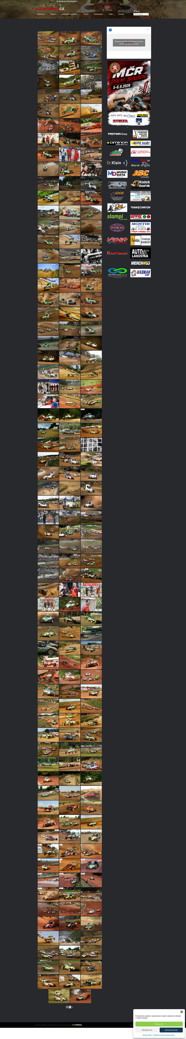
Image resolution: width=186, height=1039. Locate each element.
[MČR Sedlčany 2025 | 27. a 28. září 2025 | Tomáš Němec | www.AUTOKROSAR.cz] (69, 53)
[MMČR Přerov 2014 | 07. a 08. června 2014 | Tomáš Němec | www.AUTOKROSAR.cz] (69, 633)
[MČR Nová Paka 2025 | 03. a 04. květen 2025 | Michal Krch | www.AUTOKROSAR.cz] (69, 125)
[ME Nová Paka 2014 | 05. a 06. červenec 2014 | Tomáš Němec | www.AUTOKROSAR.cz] (48, 778)
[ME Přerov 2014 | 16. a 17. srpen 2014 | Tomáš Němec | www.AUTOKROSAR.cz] (91, 720)
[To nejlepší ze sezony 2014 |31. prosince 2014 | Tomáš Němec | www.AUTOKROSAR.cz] (48, 822)
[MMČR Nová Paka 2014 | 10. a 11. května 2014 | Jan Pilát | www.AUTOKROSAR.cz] (69, 677)
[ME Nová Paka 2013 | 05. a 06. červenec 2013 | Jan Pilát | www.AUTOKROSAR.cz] (91, 387)
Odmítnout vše (147, 1030)
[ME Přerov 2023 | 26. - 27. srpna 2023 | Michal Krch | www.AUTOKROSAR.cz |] (48, 517)
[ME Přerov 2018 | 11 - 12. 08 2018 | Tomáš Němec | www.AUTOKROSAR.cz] (48, 982)
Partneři (121, 14)
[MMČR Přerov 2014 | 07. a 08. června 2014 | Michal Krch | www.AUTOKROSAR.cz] (91, 648)
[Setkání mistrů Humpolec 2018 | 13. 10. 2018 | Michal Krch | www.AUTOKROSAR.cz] (69, 619)
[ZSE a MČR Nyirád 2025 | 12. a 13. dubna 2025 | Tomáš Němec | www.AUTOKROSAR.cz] (48, 154)
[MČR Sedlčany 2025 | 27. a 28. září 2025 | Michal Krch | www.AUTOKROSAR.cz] (91, 53)
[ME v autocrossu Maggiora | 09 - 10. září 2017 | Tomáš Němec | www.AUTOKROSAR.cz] (48, 894)
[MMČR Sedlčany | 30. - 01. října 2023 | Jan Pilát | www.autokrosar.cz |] (69, 459)
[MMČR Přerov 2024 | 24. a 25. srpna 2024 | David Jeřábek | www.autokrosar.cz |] (69, 212)
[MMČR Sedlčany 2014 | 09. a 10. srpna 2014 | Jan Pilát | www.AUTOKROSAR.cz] (48, 691)
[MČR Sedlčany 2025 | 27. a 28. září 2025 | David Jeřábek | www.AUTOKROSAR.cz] (69, 67)
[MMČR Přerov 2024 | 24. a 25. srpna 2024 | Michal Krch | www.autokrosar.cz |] (48, 212)
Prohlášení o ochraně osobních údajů (163, 1035)
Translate (146, 17)
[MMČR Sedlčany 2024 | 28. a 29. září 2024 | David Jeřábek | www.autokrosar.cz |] (48, 198)
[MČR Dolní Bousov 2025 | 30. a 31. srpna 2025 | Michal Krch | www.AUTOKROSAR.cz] (69, 96)
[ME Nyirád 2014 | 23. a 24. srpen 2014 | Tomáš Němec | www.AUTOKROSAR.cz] (69, 691)
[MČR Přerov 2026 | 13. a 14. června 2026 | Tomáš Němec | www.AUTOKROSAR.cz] (48, 38)
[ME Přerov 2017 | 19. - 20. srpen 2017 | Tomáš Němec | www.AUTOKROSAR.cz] (91, 836)
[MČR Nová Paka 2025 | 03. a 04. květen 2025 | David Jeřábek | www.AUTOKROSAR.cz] (91, 125)
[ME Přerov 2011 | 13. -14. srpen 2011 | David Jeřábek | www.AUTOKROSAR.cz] (91, 604)
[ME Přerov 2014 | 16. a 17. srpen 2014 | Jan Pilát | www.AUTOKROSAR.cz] (48, 720)
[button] (182, 1012)
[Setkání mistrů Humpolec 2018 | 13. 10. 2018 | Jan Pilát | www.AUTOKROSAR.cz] (91, 619)
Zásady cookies (147, 1035)
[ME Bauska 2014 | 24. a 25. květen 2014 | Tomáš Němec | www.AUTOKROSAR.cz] (69, 793)
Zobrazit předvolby (171, 1030)
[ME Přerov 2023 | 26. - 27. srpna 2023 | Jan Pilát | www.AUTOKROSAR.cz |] (48, 503)
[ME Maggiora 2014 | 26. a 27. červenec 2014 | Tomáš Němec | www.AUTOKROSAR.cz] (69, 749)
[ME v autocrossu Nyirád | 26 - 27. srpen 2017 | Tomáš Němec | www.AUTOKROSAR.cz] (69, 851)
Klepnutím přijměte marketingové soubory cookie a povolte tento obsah (129, 43)
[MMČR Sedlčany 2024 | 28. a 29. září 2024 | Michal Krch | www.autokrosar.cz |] (48, 183)
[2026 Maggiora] (129, 125)
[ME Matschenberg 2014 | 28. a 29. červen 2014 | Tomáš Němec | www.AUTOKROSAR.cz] (69, 778)
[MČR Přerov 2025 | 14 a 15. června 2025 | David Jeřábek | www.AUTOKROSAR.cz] (91, 111)
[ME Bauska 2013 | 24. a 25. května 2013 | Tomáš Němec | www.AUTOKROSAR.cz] (91, 430)
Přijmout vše (159, 1024)
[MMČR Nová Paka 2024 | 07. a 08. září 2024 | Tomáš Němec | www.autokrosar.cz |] (91, 198)
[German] (139, 11)
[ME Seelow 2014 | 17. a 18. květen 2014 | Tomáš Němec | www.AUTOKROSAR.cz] (69, 807)
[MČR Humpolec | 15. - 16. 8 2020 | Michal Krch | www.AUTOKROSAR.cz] (91, 967)
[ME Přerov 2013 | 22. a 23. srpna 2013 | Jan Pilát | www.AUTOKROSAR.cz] (91, 358)
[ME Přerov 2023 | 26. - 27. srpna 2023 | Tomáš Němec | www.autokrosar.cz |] (48, 590)
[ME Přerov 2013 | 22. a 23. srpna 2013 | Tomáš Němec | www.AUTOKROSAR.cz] (69, 372)
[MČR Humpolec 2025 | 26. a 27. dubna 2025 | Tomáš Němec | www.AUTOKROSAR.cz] (48, 140)
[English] (136, 11)
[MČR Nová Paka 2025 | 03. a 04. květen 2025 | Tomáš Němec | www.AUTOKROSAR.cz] (48, 125)
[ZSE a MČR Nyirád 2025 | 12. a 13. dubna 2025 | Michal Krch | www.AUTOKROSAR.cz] (91, 140)
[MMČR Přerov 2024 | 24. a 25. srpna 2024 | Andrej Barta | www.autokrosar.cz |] (48, 227)
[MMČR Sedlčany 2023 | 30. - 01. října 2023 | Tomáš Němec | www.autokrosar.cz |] (69, 488)
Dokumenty (98, 14)
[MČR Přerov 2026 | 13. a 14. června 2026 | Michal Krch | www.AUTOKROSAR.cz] (48, 53)
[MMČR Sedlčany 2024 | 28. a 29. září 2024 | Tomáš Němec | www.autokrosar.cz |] (69, 198)
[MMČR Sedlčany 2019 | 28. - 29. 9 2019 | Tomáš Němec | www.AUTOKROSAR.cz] (91, 923)
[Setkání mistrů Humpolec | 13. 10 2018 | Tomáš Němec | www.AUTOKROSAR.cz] (48, 619)
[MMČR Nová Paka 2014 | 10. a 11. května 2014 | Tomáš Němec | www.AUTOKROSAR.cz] (48, 662)
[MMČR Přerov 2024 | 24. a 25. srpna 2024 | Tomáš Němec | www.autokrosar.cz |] (69, 227)
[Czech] (134, 11)
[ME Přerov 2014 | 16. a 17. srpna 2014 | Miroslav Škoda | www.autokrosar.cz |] (69, 154)
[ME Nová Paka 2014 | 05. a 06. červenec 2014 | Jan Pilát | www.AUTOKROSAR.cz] (91, 764)
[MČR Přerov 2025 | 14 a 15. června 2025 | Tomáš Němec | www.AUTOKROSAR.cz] (69, 111)
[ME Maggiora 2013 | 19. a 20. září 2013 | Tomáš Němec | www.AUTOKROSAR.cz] (69, 430)
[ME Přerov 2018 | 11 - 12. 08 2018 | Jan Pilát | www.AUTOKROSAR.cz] (59, 996)
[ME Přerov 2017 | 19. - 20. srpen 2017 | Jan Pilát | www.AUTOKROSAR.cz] (48, 836)
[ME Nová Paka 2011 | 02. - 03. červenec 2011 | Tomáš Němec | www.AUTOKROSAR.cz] (69, 604)
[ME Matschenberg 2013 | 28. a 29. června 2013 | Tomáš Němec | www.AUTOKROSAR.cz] (91, 401)
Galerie (53, 14)
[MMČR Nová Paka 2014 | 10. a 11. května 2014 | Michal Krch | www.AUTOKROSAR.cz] (48, 677)
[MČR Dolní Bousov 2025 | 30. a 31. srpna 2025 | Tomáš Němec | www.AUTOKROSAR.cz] (91, 82)
